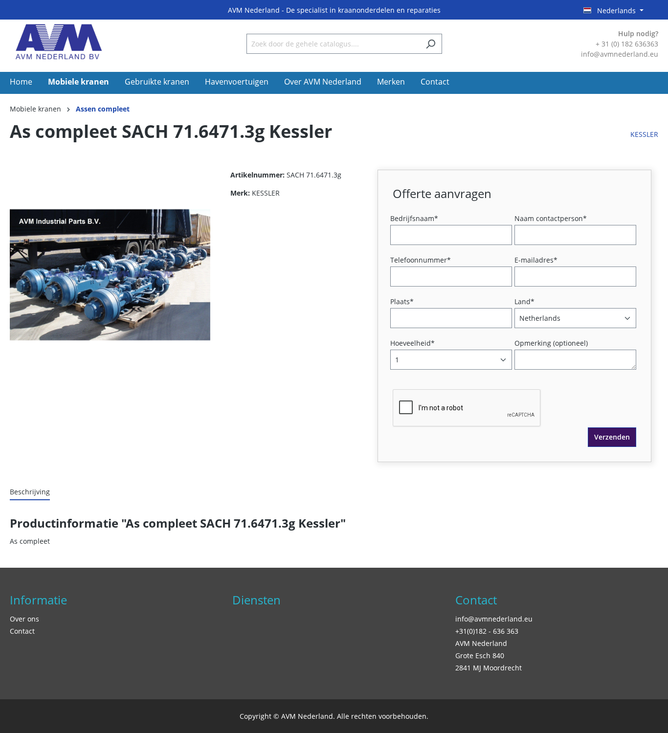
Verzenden (612, 437)
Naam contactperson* (550, 218)
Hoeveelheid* (412, 343)
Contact (22, 631)
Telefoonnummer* (420, 260)
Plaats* (402, 301)
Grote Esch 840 (479, 655)
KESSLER (644, 134)
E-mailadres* (535, 260)
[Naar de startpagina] (59, 41)
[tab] (30, 492)
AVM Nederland (481, 643)
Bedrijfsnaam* (414, 218)
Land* (524, 301)
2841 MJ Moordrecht (488, 667)
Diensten (256, 600)
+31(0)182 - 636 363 (486, 631)
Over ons (24, 618)
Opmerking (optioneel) (551, 343)
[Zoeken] (430, 44)
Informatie (38, 600)
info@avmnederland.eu (494, 618)
